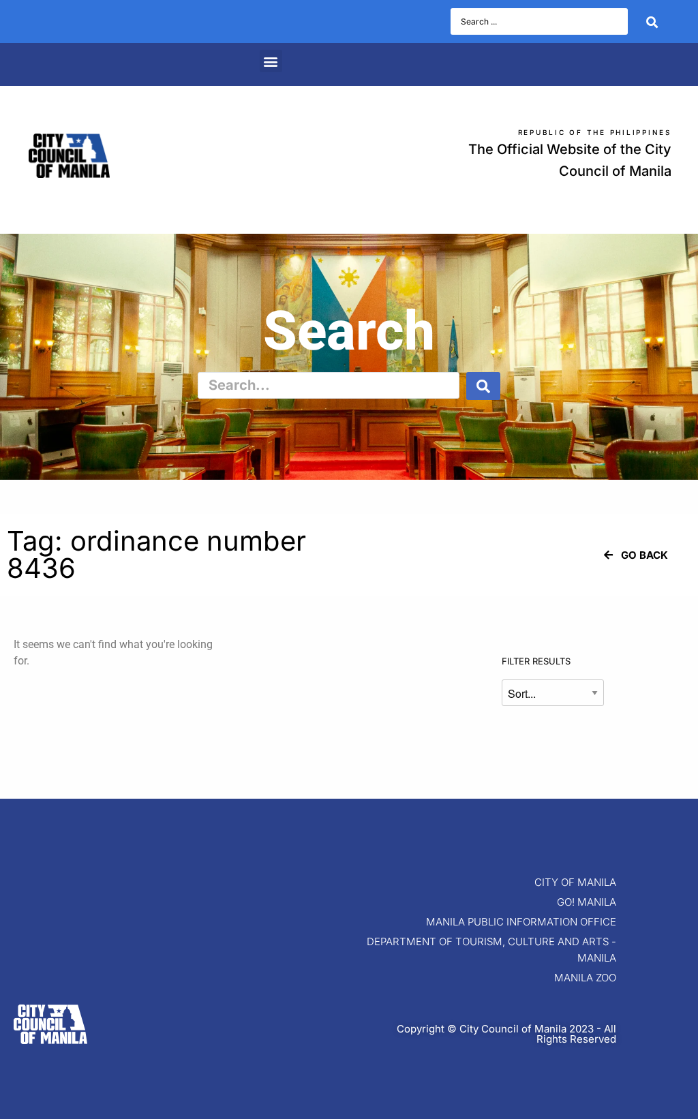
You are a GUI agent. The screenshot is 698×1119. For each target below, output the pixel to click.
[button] (271, 61)
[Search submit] (652, 22)
